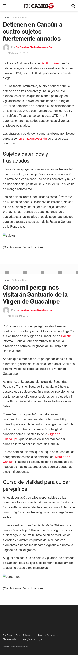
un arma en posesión (33, 138)
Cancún (66, 336)
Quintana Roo (19, 17)
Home (6, 17)
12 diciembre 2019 (18, 53)
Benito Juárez (50, 63)
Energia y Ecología (32, 639)
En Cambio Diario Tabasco (17, 635)
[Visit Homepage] (38, 5)
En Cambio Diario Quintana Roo (34, 47)
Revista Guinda (46, 635)
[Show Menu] (4, 5)
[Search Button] (73, 5)
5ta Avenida (9, 639)
